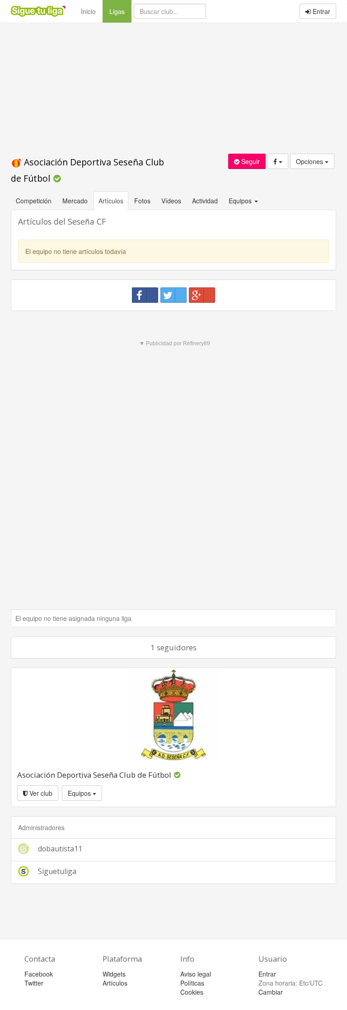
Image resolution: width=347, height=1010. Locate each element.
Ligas (120, 11)
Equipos (80, 793)
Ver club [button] (40, 793)
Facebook (38, 973)
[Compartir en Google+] (202, 295)
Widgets (114, 973)
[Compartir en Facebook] (145, 295)
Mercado (75, 200)
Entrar (320, 11)
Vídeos (171, 200)
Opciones (310, 161)
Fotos (142, 200)
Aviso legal (195, 973)
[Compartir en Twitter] (173, 295)
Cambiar (270, 991)
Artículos (110, 200)
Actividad (205, 200)
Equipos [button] (241, 200)
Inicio (88, 11)
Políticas (192, 982)
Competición (34, 200)
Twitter (33, 982)
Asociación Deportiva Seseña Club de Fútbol (94, 775)
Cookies (191, 991)
